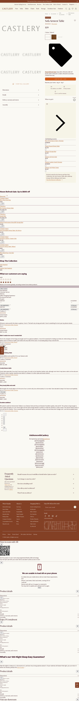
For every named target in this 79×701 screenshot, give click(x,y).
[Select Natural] (47, 37)
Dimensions (3, 596)
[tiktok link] (56, 516)
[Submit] (75, 507)
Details (2, 614)
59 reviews (54, 24)
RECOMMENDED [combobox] (5, 305)
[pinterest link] (49, 516)
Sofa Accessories (61, 13)
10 (4, 427)
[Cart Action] (45, 144)
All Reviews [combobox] (74, 305)
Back (39, 587)
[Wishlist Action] (2, 204)
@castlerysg (46, 439)
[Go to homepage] (7, 9)
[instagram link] (52, 516)
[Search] (66, 8)
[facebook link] (45, 516)
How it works (20, 667)
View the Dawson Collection (53, 180)
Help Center (7, 484)
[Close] (1, 544)
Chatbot (11, 489)
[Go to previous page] (5, 414)
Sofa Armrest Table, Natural (11, 342)
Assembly (3, 617)
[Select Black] (60, 37)
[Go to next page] (5, 429)
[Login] (69, 9)
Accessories (53, 14)
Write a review (4, 288)
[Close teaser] (4, 346)
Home (46, 14)
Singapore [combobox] (71, 4)
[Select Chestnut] (54, 37)
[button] (73, 8)
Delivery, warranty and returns (9, 616)
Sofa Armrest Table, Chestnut (11, 325)
